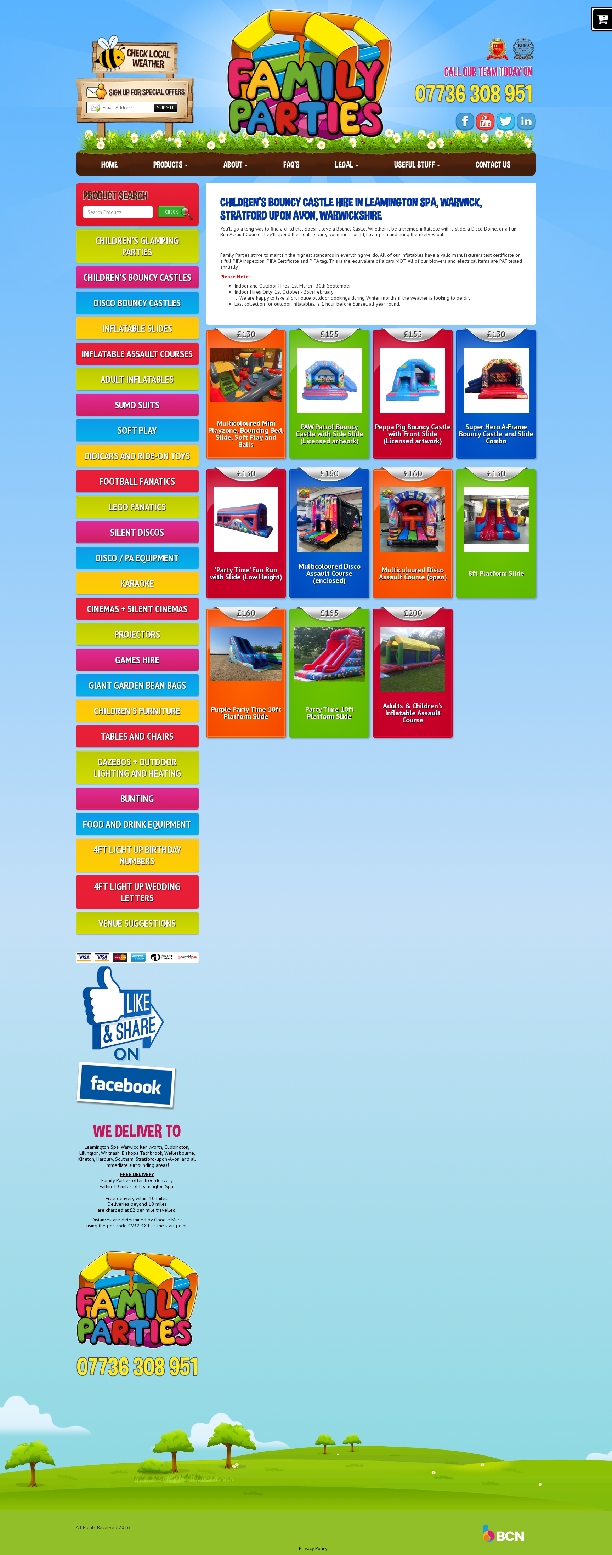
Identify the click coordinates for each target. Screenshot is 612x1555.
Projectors (137, 634)
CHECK (171, 212)
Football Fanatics (137, 481)
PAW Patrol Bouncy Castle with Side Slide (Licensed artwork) (329, 433)
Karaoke (137, 583)
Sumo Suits (137, 404)
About (233, 164)
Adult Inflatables (137, 379)
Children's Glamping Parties (137, 246)
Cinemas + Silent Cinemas (137, 608)
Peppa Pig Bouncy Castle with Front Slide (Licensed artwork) (413, 433)
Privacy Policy (313, 1548)
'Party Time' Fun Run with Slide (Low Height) (246, 573)
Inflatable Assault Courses (137, 353)
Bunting (137, 798)
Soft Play (137, 430)
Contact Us (493, 164)
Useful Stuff (415, 164)
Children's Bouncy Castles (137, 277)
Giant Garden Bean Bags (137, 685)
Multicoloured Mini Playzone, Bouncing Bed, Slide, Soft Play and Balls (246, 434)
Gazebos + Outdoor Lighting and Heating (137, 767)
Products (168, 164)
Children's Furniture (137, 710)
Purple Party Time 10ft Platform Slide (246, 713)
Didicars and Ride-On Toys (137, 455)
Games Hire (137, 659)
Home (109, 164)
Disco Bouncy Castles (137, 302)
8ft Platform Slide (496, 573)
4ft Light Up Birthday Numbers (137, 855)
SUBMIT (165, 107)
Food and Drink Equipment (137, 823)
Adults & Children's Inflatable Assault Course (413, 712)
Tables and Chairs (137, 736)
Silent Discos (137, 532)
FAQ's (291, 164)
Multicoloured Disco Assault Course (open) (413, 573)
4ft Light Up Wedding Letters (137, 892)
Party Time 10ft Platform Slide (329, 713)
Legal (345, 164)
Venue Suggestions (137, 923)
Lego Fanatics (137, 506)
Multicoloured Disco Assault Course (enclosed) (330, 573)
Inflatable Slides (137, 328)
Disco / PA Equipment (137, 557)
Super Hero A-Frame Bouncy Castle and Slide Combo (496, 433)
